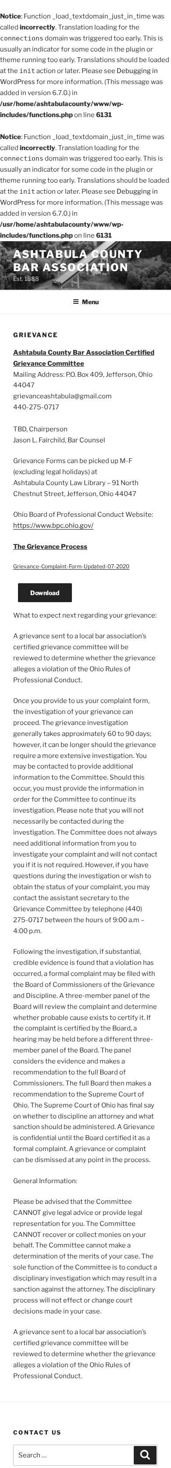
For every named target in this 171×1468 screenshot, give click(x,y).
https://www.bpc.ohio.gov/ (53, 526)
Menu (90, 301)
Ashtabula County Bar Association (78, 261)
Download (45, 592)
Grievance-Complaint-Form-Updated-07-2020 (71, 566)
